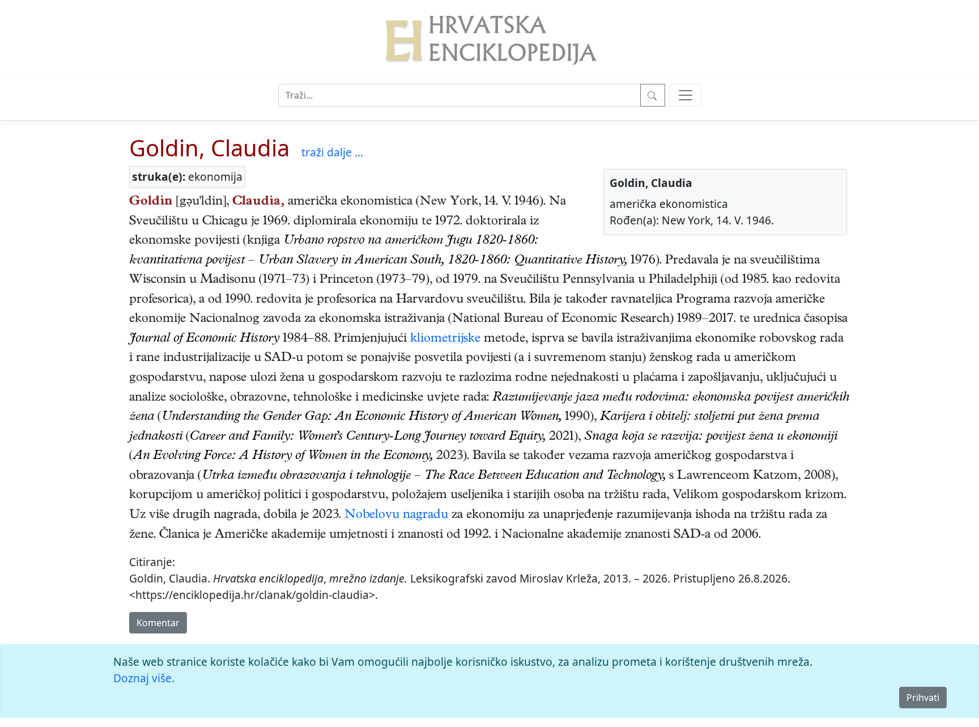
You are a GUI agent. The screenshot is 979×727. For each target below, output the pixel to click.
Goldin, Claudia (209, 147)
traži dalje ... (332, 152)
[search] (685, 95)
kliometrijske (445, 339)
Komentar (158, 623)
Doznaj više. (143, 678)
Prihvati (922, 697)
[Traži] (652, 95)
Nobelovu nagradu (396, 515)
